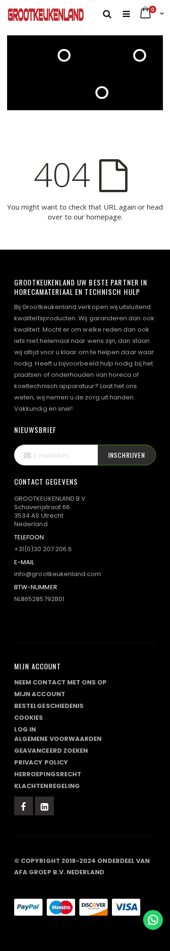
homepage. (104, 216)
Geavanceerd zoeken (51, 750)
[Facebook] (23, 806)
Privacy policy (41, 762)
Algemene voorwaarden (58, 738)
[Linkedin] (44, 806)
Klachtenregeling (47, 785)
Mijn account (39, 694)
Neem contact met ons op (60, 682)
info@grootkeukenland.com (58, 573)
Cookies (28, 717)
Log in (25, 729)
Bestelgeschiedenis (49, 705)
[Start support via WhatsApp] (153, 920)
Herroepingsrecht (47, 774)
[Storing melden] (85, 888)
